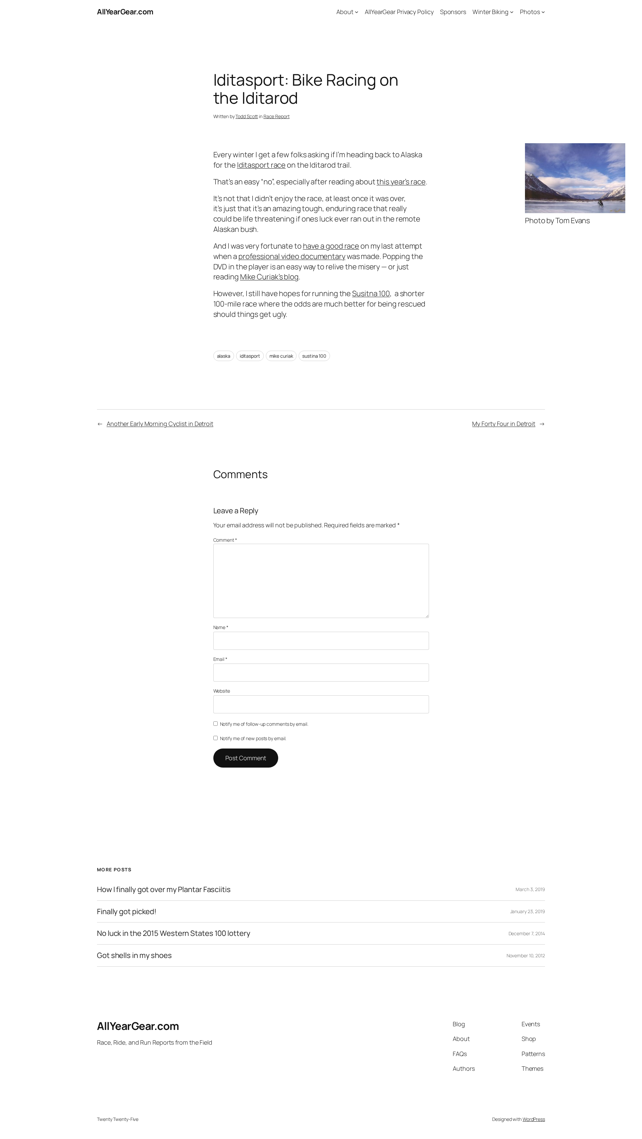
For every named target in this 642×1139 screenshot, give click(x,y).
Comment (225, 540)
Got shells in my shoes (134, 955)
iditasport (250, 356)
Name (220, 627)
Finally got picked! (126, 911)
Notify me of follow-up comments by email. (264, 724)
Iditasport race (261, 165)
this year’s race (401, 182)
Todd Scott (246, 116)
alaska (223, 356)
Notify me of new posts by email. (253, 738)
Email (220, 659)
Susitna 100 (371, 293)
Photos (530, 12)
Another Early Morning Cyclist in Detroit (160, 424)
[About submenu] (356, 12)
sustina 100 (314, 356)
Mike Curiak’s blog (269, 277)
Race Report (276, 116)
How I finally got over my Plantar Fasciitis (164, 889)
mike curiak (281, 356)
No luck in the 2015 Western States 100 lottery (173, 933)
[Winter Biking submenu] (512, 12)
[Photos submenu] (543, 12)
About (344, 12)
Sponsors (453, 12)
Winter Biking (490, 12)
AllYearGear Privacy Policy (399, 12)
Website (221, 691)
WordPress (534, 1119)
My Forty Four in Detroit (503, 424)
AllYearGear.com (125, 12)
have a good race (331, 246)
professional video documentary (291, 256)
